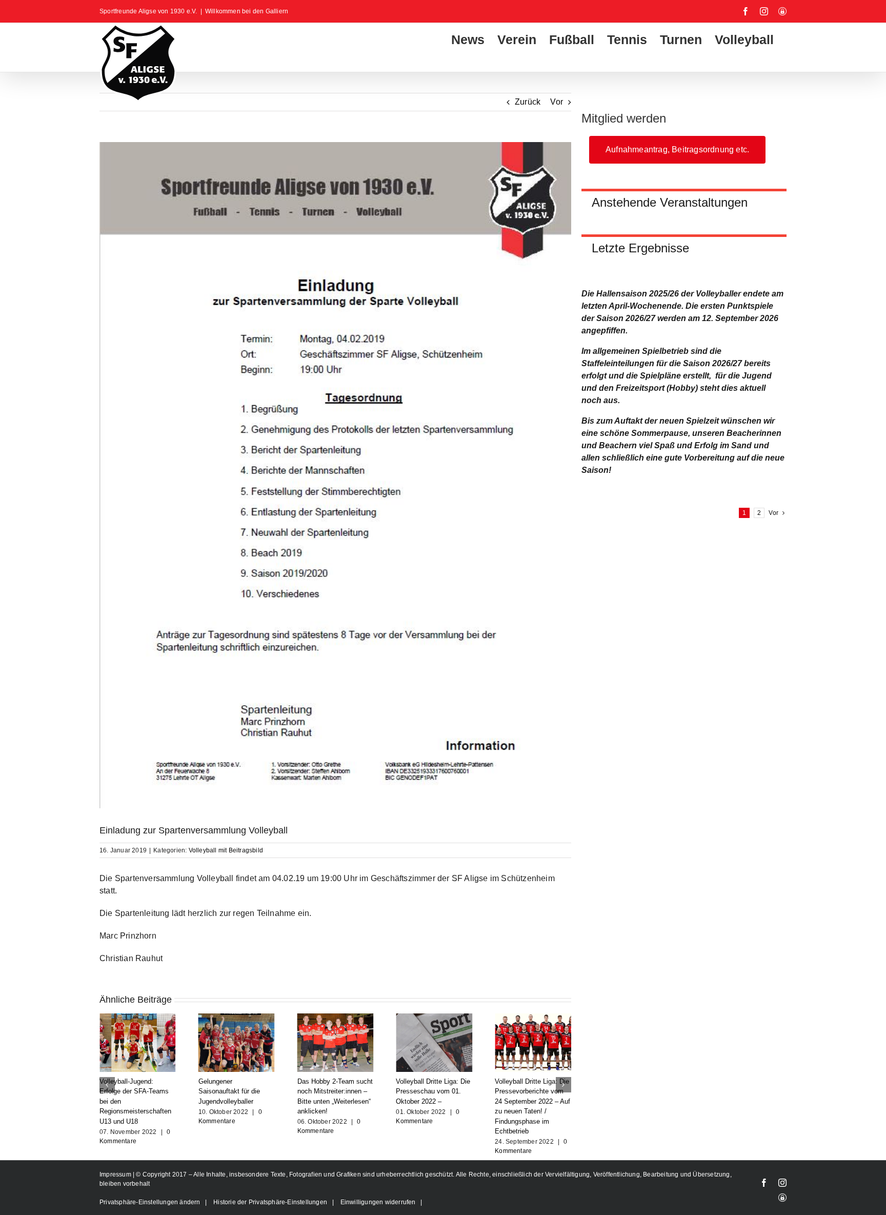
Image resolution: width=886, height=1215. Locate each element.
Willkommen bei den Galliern (246, 11)
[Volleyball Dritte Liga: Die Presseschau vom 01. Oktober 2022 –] (335, 1017)
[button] (107, 1084)
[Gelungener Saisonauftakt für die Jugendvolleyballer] (137, 1017)
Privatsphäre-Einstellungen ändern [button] (149, 1202)
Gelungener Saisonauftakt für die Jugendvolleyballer (130, 1091)
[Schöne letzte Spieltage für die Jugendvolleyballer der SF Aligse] (533, 1017)
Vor (556, 101)
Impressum (116, 1174)
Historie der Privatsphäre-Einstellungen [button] (270, 1202)
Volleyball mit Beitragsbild (226, 850)
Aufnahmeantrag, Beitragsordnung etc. (677, 149)
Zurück (527, 101)
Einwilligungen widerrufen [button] (378, 1202)
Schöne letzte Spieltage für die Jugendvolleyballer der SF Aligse (532, 1091)
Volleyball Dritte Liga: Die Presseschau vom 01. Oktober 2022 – (334, 1091)
